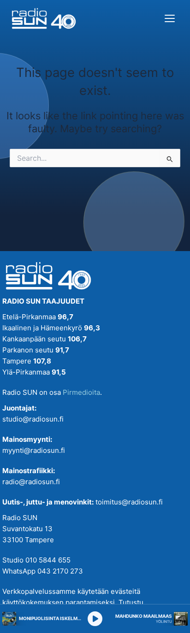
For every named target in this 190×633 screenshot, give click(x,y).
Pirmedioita (81, 392)
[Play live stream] (95, 619)
